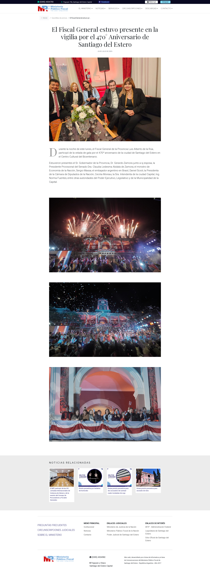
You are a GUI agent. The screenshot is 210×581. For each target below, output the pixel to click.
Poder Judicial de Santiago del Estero (123, 535)
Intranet (165, 2)
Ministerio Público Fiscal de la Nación (123, 531)
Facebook (105, 2)
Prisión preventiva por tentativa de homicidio (89, 489)
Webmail (152, 2)
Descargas (150, 8)
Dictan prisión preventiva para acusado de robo (147, 489)
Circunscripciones (131, 8)
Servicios (113, 8)
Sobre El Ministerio (50, 534)
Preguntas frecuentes (52, 525)
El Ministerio (85, 8)
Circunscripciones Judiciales (56, 530)
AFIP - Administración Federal (158, 527)
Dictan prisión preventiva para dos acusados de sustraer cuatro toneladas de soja (118, 490)
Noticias (100, 8)
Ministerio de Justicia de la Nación (121, 527)
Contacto (166, 8)
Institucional (89, 527)
